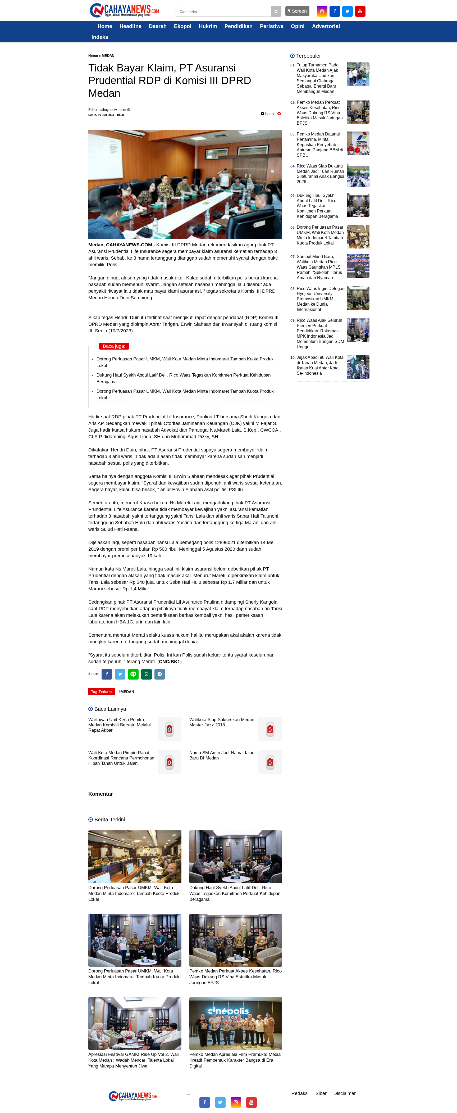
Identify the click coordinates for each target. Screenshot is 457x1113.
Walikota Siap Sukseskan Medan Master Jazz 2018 (221, 722)
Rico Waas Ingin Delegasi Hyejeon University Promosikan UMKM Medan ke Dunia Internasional (321, 299)
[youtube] (360, 11)
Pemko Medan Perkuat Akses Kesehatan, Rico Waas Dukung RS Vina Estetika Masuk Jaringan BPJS (235, 977)
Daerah (158, 26)
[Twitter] (120, 674)
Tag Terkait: (101, 692)
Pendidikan (239, 26)
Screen (298, 11)
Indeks (100, 37)
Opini (298, 26)
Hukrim (208, 26)
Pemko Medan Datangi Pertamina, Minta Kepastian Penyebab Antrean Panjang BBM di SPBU (320, 144)
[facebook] (335, 11)
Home (104, 26)
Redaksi (300, 1093)
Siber (321, 1093)
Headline (130, 26)
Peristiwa (272, 26)
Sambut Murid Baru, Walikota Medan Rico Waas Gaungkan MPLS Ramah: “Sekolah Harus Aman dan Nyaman (319, 267)
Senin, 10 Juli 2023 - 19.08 (106, 114)
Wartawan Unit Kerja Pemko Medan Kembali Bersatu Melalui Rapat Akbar (119, 725)
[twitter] (347, 11)
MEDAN (108, 56)
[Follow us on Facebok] (204, 1102)
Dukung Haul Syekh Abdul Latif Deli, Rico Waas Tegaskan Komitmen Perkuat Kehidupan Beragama (234, 893)
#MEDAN (126, 692)
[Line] (133, 674)
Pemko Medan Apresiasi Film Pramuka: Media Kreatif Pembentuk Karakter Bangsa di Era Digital (235, 1060)
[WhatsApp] (146, 674)
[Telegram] (159, 674)
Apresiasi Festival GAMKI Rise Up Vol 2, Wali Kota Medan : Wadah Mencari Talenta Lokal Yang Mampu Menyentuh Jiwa (133, 1060)
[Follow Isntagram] (236, 1102)
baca (269, 113)
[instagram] (322, 11)
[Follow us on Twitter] (220, 1102)
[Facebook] (107, 674)
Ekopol (182, 26)
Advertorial (326, 26)
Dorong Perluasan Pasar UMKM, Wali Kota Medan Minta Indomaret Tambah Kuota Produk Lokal (134, 893)
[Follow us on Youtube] (251, 1102)
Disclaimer (344, 1093)
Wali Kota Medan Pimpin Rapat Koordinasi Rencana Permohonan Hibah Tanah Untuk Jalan (121, 758)
